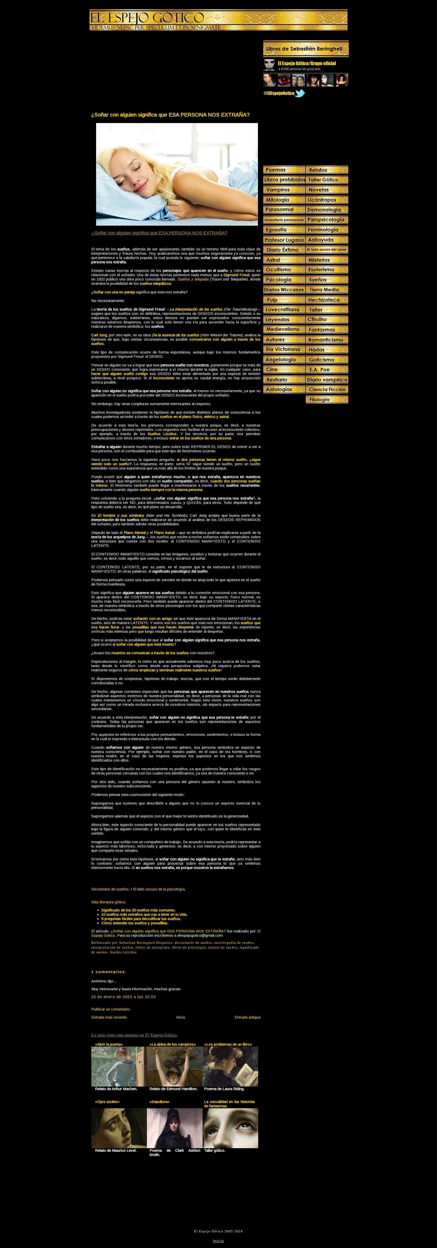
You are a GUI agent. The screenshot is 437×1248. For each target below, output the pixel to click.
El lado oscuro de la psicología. (159, 889)
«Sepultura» (159, 1101)
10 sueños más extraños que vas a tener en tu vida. (144, 914)
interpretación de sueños (112, 947)
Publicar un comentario (110, 1009)
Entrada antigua (247, 1017)
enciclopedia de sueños (234, 942)
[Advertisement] (133, 72)
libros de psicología (189, 947)
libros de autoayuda (152, 947)
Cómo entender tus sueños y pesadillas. (134, 923)
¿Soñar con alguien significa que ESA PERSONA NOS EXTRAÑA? (170, 114)
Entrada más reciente (109, 1017)
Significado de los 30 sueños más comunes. (138, 910)
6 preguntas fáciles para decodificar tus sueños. (141, 918)
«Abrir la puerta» (109, 1044)
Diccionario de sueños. (110, 889)
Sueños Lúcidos (123, 952)
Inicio (180, 1017)
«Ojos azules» (107, 1101)
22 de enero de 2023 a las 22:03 (123, 997)
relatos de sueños (222, 947)
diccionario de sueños (193, 942)
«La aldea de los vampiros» (172, 1044)
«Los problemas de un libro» (228, 1044)
